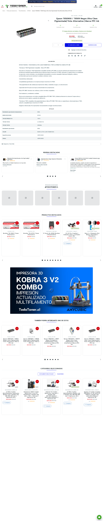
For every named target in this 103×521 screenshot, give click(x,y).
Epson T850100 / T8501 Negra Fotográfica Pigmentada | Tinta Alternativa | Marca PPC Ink (51, 341)
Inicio (4, 10)
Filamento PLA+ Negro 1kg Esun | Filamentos (51, 159)
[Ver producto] (5, 159)
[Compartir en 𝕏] (72, 56)
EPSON (29, 10)
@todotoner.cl (51, 187)
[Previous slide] (3, 176)
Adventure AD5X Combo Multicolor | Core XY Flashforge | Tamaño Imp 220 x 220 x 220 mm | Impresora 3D (31, 394)
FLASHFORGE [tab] (60, 374)
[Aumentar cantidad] (63, 45)
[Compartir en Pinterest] (81, 56)
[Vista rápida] (18, 225)
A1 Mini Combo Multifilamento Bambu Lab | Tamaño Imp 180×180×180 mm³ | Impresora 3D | (71, 394)
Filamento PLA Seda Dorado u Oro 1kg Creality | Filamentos (18, 159)
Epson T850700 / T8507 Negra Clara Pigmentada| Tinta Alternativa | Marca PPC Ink (11, 341)
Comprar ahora (92, 45)
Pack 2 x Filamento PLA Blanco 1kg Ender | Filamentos (92, 235)
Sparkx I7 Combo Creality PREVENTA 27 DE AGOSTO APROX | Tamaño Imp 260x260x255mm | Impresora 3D (92, 394)
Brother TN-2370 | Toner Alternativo (31, 234)
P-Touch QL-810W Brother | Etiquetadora (51, 234)
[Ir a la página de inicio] (16, 6)
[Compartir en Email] (78, 56)
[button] (47, 176)
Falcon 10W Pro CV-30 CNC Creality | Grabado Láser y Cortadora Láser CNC (87, 159)
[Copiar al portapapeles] (85, 56)
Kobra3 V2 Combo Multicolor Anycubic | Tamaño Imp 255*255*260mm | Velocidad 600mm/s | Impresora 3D (51, 395)
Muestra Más (73, 168)
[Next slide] (100, 176)
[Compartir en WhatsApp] (75, 56)
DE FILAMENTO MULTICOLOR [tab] (46, 374)
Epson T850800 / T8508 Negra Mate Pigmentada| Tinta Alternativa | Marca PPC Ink (31, 341)
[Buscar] (32, 6)
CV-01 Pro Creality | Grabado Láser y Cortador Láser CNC (71, 235)
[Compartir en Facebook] (69, 56)
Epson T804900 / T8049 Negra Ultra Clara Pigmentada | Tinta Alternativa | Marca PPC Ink (72, 341)
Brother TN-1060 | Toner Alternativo (11, 234)
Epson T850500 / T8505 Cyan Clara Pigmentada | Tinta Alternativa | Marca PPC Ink (92, 341)
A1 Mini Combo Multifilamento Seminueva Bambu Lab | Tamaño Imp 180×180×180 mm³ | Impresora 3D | (11, 394)
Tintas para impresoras (12, 10)
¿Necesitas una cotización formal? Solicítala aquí (77, 33)
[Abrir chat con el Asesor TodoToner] (99, 517)
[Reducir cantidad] (53, 45)
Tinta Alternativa (22, 10)
